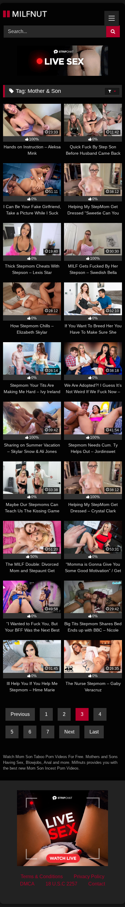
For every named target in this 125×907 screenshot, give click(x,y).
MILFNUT (28, 13)
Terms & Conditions (42, 876)
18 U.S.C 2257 (61, 883)
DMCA (27, 883)
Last (94, 731)
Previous (20, 714)
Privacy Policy (89, 876)
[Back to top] (106, 889)
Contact (96, 883)
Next (69, 731)
